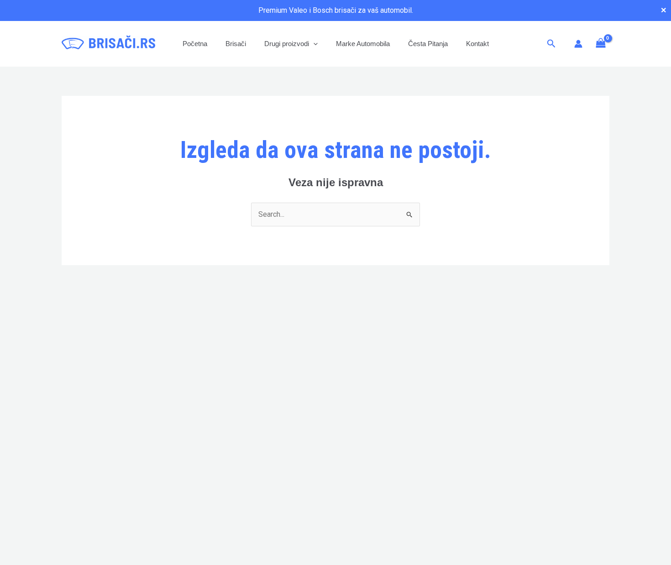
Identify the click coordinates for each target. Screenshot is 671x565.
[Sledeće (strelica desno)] (655, 282)
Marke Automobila (363, 43)
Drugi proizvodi (286, 43)
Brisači (235, 43)
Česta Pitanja (428, 43)
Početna (195, 43)
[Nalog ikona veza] (578, 44)
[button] (313, 43)
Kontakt (477, 43)
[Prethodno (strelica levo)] (16, 282)
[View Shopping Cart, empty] (600, 43)
